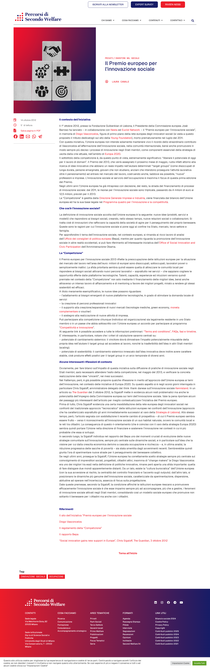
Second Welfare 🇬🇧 (132, 644)
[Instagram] (162, 602)
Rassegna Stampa (131, 621)
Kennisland (181, 388)
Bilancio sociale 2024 (165, 618)
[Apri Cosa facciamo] (140, 20)
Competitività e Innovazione (76, 327)
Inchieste (127, 640)
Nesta (114, 129)
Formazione (63, 625)
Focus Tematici (97, 640)
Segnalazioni (129, 631)
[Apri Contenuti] (162, 20)
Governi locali (96, 628)
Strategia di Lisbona (167, 412)
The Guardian (80, 392)
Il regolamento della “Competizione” (80, 528)
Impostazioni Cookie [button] (180, 663)
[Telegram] (175, 602)
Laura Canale (120, 81)
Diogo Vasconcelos (87, 133)
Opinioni (127, 637)
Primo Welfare (97, 631)
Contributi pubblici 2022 (167, 640)
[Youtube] (181, 602)
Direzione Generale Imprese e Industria (122, 198)
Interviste (127, 628)
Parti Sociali (96, 621)
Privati (109, 58)
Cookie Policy (161, 621)
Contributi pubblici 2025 (167, 631)
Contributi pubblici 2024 (167, 634)
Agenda (126, 618)
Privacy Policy (162, 625)
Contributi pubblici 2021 (166, 644)
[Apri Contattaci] (184, 20)
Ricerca (61, 618)
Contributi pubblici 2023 (167, 637)
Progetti (94, 637)
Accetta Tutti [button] (199, 663)
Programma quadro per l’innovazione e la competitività (135, 202)
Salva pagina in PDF (31, 130)
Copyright (160, 628)
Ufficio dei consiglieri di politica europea (87, 238)
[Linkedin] (155, 602)
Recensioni (128, 634)
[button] (192, 20)
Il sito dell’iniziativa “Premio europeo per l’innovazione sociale (95, 515)
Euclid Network (131, 129)
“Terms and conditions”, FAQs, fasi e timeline (170, 331)
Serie (92, 644)
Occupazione (56, 576)
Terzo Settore (96, 625)
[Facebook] (16, 137)
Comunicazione (65, 621)
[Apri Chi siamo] (114, 20)
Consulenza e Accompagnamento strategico (72, 629)
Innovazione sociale (33, 576)
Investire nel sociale (127, 58)
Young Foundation (121, 138)
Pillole (126, 625)
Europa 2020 (112, 154)
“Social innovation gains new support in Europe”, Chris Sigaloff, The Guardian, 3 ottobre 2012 (113, 540)
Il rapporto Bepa (68, 534)
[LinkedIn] (22, 137)
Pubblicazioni (96, 634)
